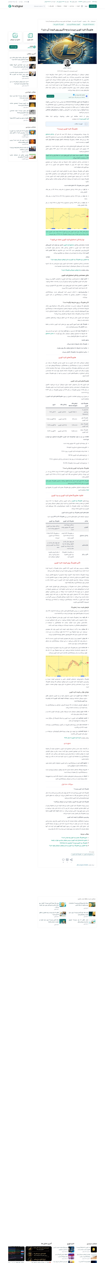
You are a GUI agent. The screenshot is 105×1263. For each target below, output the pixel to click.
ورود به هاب (13, 47)
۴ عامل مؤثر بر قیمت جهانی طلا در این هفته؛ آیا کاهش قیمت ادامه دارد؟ (19, 59)
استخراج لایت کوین (69, 245)
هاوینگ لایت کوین (76, 854)
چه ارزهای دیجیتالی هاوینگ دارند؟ (71, 270)
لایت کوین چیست (84, 119)
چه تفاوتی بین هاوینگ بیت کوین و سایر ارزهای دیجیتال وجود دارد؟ (70, 260)
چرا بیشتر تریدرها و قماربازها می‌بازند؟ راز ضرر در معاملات (19, 149)
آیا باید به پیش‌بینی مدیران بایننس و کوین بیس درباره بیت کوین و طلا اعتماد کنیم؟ (19, 74)
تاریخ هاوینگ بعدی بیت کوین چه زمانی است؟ (74, 838)
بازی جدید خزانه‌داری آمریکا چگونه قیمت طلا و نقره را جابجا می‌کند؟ (19, 66)
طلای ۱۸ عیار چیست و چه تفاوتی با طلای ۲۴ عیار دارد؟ (49, 914)
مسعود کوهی (67, 68)
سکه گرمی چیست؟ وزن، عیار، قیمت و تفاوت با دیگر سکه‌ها (49, 921)
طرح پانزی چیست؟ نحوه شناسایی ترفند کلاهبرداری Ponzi (19, 112)
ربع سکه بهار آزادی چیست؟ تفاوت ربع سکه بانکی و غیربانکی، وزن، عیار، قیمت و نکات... (49, 905)
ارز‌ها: (95, 2)
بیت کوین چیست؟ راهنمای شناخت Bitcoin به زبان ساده (19, 104)
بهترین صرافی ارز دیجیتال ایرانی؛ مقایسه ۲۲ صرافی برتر (19, 156)
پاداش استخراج (50, 134)
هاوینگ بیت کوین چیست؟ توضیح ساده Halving (73, 843)
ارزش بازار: (66, 2)
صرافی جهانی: (74, 2)
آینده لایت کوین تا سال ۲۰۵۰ (72, 738)
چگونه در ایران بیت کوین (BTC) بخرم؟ (19, 118)
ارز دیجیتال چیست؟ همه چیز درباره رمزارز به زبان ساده (19, 97)
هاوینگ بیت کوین (77, 501)
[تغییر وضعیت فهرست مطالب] (85, 124)
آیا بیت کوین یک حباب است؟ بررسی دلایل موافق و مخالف (19, 141)
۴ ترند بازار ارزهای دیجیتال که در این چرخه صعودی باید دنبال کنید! (19, 83)
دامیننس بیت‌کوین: (86, 2)
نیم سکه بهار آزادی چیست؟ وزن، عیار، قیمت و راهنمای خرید (78, 914)
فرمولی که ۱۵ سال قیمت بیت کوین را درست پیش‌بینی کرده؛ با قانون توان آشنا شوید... (19, 133)
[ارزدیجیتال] (15, 6)
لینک (87, 490)
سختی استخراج (50, 334)
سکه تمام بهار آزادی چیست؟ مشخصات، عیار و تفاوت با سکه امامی (78, 904)
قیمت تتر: (53, 2)
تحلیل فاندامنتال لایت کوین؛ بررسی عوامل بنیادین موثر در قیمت (69, 840)
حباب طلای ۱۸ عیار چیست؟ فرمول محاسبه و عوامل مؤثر (78, 921)
